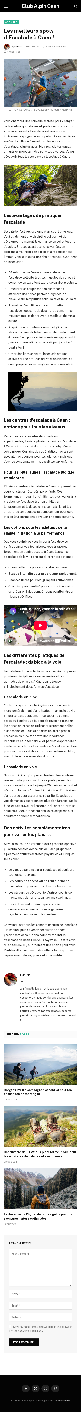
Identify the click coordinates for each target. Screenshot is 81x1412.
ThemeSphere (61, 1400)
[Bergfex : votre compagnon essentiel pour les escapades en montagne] (40, 1064)
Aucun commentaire (57, 46)
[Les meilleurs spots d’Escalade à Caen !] (40, 83)
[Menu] (6, 6)
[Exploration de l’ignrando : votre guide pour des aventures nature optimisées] (40, 1188)
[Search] (75, 6)
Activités (11, 22)
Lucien (18, 46)
